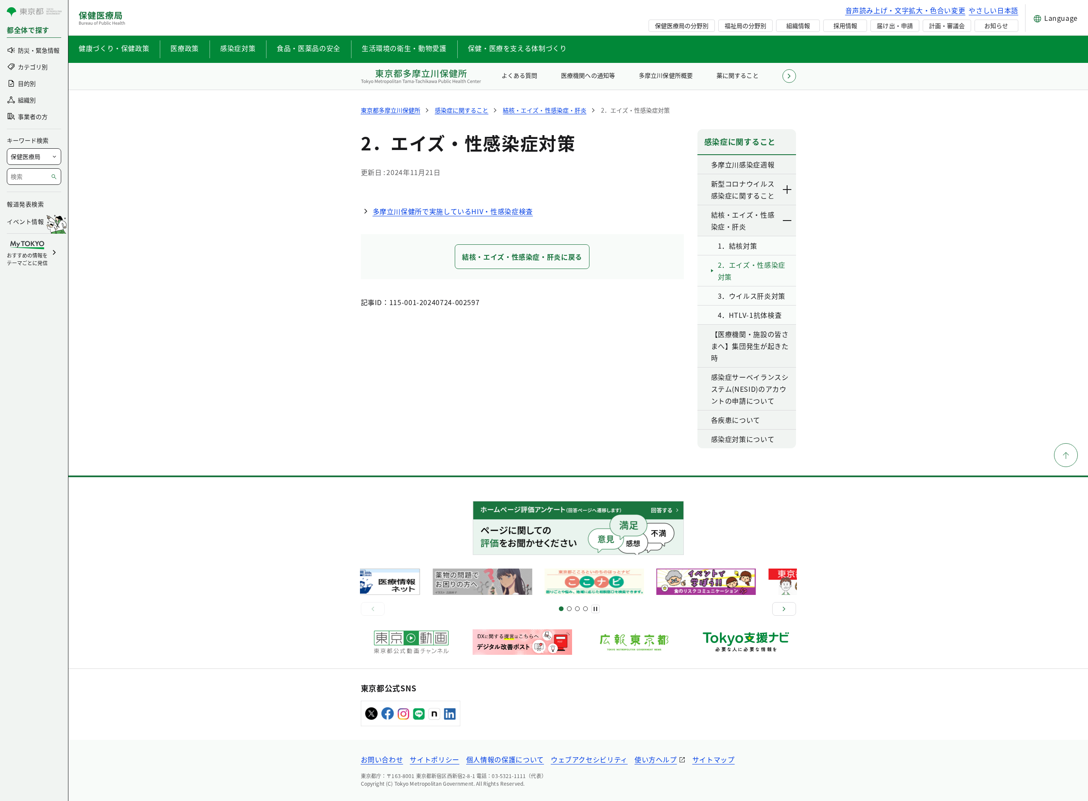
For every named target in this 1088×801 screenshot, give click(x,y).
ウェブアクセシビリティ (589, 759)
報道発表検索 (25, 204)
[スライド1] (561, 608)
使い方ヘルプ (656, 759)
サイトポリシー (434, 759)
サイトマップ (713, 759)
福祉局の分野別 (745, 25)
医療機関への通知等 (588, 75)
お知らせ (996, 25)
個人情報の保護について (505, 759)
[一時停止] (595, 609)
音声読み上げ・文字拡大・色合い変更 (905, 10)
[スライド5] (569, 608)
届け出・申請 (894, 25)
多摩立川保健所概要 (665, 75)
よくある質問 (519, 75)
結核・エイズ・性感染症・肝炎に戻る (522, 257)
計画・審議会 (947, 25)
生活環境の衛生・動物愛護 (404, 48)
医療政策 (184, 48)
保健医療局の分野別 (681, 25)
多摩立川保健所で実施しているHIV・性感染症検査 (453, 211)
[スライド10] (585, 608)
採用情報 (845, 25)
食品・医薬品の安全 (308, 48)
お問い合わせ (382, 759)
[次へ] (784, 609)
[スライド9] (577, 608)
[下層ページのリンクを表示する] (787, 189)
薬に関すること (737, 75)
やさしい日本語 (993, 10)
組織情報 (798, 25)
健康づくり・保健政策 (114, 48)
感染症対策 (237, 48)
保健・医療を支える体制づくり (517, 48)
